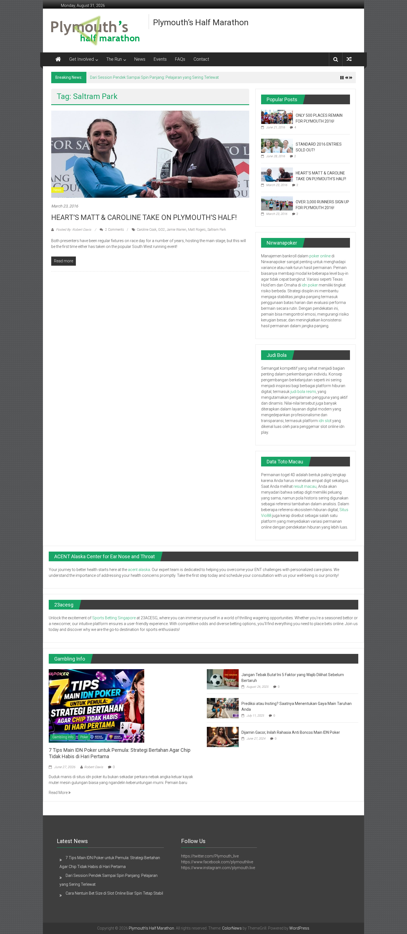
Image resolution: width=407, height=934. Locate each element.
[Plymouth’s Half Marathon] (58, 59)
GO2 (161, 230)
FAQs (180, 59)
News (139, 59)
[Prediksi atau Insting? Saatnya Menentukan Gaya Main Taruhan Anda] (223, 707)
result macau (304, 486)
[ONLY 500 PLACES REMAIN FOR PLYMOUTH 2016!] (277, 116)
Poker (84, 737)
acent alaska (139, 569)
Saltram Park (216, 230)
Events (160, 59)
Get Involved (81, 59)
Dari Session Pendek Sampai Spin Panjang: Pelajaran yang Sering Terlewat (154, 77)
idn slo (324, 420)
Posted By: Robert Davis (73, 230)
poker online (320, 256)
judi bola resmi (303, 391)
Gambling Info (62, 737)
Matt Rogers (197, 230)
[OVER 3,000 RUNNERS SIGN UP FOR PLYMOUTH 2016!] (277, 203)
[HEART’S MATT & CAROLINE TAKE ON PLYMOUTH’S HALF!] (150, 154)
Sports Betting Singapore (114, 618)
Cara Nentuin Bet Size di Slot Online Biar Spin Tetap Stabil (114, 893)
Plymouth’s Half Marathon (201, 22)
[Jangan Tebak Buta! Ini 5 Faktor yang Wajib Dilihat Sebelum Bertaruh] (223, 679)
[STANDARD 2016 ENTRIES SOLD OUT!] (277, 145)
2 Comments (114, 230)
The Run (114, 59)
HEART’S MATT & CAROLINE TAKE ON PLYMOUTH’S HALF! (144, 217)
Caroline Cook (146, 230)
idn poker (310, 285)
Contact (201, 59)
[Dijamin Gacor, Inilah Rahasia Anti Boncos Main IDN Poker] (223, 736)
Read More (58, 792)
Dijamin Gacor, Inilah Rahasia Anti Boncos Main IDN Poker (291, 732)
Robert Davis (93, 767)
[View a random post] (349, 59)
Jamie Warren (176, 230)
